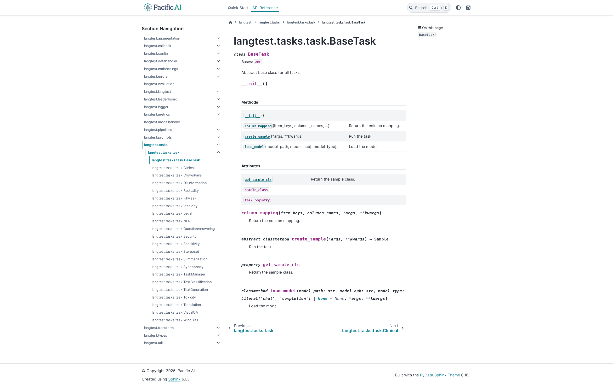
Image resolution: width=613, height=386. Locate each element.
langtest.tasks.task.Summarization (179, 259)
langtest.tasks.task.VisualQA (175, 312)
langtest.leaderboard (160, 99)
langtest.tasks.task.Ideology (175, 206)
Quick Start (238, 7)
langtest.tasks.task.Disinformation (179, 183)
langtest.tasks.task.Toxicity (174, 297)
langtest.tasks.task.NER (171, 221)
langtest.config (156, 53)
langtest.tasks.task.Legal (172, 213)
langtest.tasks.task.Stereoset (175, 251)
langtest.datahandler (160, 61)
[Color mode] (458, 8)
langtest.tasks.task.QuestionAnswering (183, 229)
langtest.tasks (156, 145)
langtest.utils (154, 343)
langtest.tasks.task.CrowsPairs (177, 175)
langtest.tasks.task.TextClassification (182, 282)
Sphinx (174, 379)
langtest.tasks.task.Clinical (173, 168)
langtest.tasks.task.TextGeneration (180, 289)
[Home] (230, 22)
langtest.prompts (158, 137)
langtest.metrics (157, 114)
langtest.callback (157, 46)
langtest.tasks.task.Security (174, 236)
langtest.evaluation (159, 84)
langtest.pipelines (158, 130)
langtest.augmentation (162, 38)
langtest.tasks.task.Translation (176, 305)
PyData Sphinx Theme (440, 375)
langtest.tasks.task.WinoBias (175, 320)
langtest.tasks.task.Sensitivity (176, 244)
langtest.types (155, 335)
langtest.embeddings (161, 69)
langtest (245, 22)
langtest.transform (159, 328)
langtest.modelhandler (162, 122)
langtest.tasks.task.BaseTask (176, 160)
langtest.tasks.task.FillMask (174, 198)
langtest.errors (156, 76)
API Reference (265, 7)
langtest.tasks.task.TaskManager (178, 274)
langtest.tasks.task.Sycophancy (178, 267)
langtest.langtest (157, 91)
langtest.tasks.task (163, 152)
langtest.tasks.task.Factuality (175, 190)
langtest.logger (156, 107)
